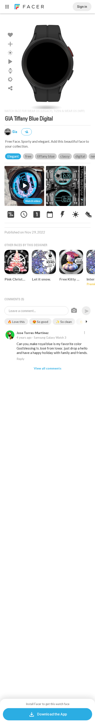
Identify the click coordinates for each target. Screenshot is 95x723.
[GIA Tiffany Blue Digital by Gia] (47, 63)
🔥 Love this (16, 322)
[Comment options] (84, 333)
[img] (7, 131)
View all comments (47, 368)
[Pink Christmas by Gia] (16, 262)
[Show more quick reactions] (86, 321)
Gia (15, 132)
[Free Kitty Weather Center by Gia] (71, 262)
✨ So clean (64, 322)
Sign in (82, 6)
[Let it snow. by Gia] (44, 262)
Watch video (32, 201)
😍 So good (40, 322)
